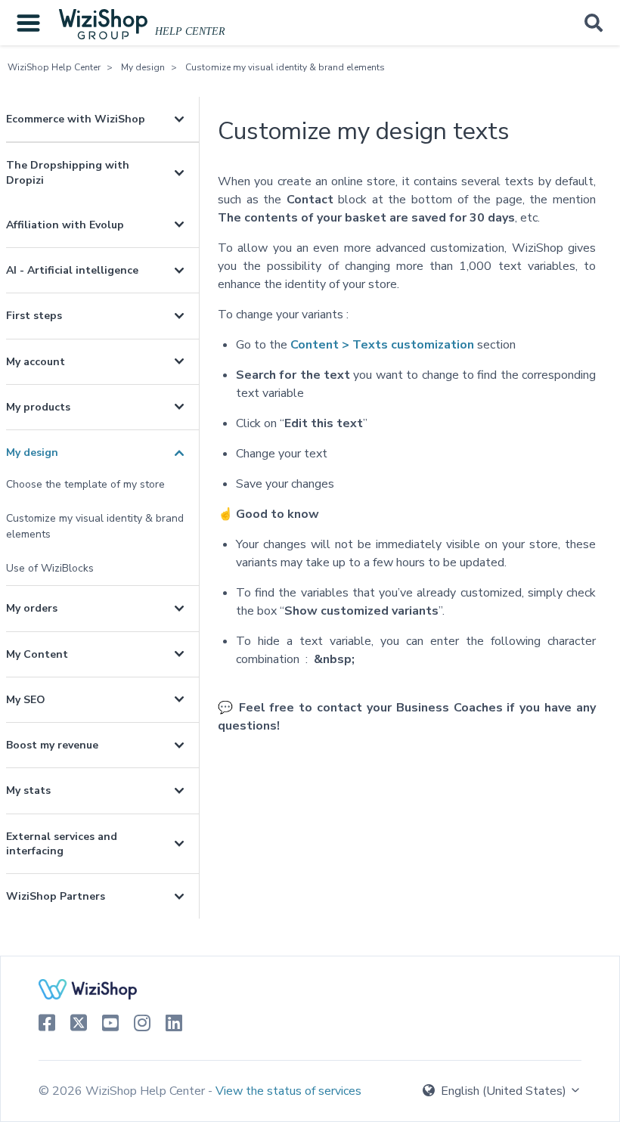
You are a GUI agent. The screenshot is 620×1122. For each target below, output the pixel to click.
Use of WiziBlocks (50, 568)
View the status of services (288, 1091)
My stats (28, 790)
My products (38, 407)
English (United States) (503, 1091)
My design (143, 67)
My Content (37, 654)
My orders (31, 608)
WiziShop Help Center (54, 67)
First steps (34, 315)
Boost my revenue (52, 745)
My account (35, 362)
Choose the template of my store (85, 484)
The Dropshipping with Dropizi (67, 172)
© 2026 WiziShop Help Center (123, 1091)
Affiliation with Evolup (65, 225)
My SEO (25, 700)
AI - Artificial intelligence (72, 270)
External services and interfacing (61, 843)
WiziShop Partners (55, 896)
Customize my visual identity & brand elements (285, 67)
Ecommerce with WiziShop (75, 119)
